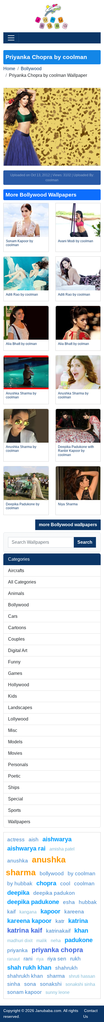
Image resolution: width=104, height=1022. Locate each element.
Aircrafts (16, 570)
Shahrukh (66, 968)
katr (59, 921)
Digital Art (17, 650)
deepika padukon (54, 893)
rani (28, 959)
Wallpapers (19, 821)
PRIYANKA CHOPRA (57, 950)
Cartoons (17, 627)
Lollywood (18, 719)
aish (34, 839)
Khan (81, 930)
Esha (69, 902)
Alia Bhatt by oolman (21, 344)
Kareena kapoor (29, 920)
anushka (17, 861)
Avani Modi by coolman (75, 241)
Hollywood (18, 684)
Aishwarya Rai (26, 848)
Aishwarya (57, 839)
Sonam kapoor (24, 992)
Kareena (74, 912)
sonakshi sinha (80, 984)
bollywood (52, 873)
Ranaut (13, 959)
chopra (46, 883)
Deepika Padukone (33, 901)
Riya (40, 959)
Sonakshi (51, 984)
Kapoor (50, 911)
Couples (16, 639)
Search (84, 542)
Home (9, 68)
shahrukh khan (25, 976)
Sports (14, 810)
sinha (13, 984)
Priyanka (17, 950)
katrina (78, 920)
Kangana (28, 912)
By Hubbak (19, 883)
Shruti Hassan (82, 976)
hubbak (88, 902)
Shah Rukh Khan (29, 967)
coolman (84, 883)
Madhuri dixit (19, 940)
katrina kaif (24, 930)
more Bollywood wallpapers (68, 524)
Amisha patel (62, 849)
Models (15, 741)
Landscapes (20, 707)
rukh (75, 959)
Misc (12, 730)
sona (30, 984)
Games (15, 673)
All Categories (22, 582)
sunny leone (57, 992)
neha (56, 940)
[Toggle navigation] (11, 37)
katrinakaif (58, 931)
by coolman (81, 873)
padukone (79, 940)
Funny (14, 662)
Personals (18, 764)
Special (15, 798)
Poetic (14, 776)
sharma (56, 976)
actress (16, 839)
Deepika (18, 892)
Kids (12, 696)
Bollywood (31, 68)
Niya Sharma (68, 504)
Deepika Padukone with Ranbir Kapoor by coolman (76, 451)
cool (65, 883)
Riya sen (56, 959)
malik (41, 940)
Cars (12, 616)
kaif (11, 912)
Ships (13, 787)
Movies (15, 753)
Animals (16, 593)
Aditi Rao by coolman (22, 294)
